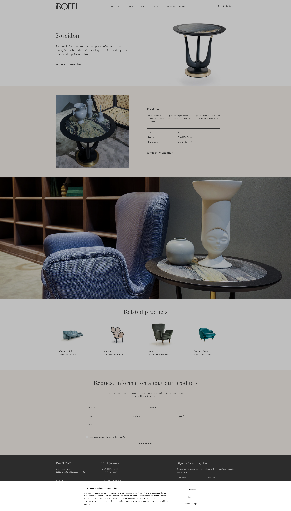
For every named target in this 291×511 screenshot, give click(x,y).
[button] (219, 6)
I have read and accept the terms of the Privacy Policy (108, 437)
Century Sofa (71, 351)
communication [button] (169, 6)
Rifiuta (190, 497)
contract (120, 6)
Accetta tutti (190, 490)
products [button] (109, 6)
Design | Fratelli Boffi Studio (163, 354)
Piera (156, 351)
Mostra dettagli (190, 504)
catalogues (142, 6)
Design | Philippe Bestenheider (120, 354)
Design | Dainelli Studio (72, 354)
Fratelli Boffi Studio (186, 137)
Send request (145, 443)
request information (69, 64)
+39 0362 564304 (110, 469)
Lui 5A (112, 351)
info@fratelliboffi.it (111, 472)
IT (234, 6)
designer (130, 6)
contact (182, 6)
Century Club (205, 351)
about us (154, 6)
